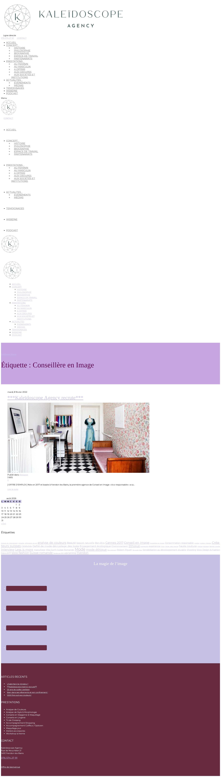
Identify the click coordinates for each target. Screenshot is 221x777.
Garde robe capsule (171, 546)
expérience (154, 546)
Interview (7, 549)
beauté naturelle (85, 543)
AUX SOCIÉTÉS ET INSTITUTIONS (23, 76)
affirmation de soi (31, 543)
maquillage (39, 550)
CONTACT (22, 38)
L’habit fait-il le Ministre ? (17, 684)
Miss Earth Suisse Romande (60, 550)
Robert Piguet (124, 550)
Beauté (71, 542)
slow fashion (20, 553)
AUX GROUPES (24, 313)
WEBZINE (11, 90)
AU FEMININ (23, 305)
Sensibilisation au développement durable (164, 550)
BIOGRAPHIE (23, 295)
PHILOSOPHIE (24, 292)
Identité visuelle (214, 546)
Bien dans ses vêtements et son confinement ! (27, 692)
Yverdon (83, 553)
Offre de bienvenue (10, 767)
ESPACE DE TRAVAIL (27, 297)
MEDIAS (18, 85)
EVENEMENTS (24, 324)
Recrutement (111, 550)
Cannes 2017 (114, 542)
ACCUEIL (11, 42)
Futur (163, 546)
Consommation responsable (179, 543)
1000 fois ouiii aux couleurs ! (19, 695)
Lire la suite (12, 489)
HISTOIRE (22, 289)
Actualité (21, 543)
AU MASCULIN (24, 308)
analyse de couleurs (52, 542)
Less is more (24, 549)
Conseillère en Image (157, 543)
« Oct (3, 523)
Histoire (199, 546)
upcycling (70, 552)
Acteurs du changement (9, 543)
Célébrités (26, 546)
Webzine (23, 475)
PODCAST (12, 93)
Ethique (134, 546)
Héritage (206, 546)
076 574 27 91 (7, 38)
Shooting (191, 550)
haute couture (188, 546)
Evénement (144, 546)
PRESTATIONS (19, 303)
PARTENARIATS (23, 58)
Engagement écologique (95, 546)
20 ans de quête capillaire (18, 690)
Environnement (120, 546)
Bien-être (100, 543)
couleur (196, 543)
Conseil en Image (136, 542)
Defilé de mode (42, 546)
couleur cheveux (205, 543)
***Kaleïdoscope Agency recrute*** (45, 397)
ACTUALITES (18, 321)
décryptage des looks (66, 546)
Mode (80, 549)
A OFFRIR (22, 311)
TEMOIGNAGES (15, 88)
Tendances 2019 (58, 553)
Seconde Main (137, 550)
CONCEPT (17, 287)
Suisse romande (41, 553)
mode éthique (96, 549)
